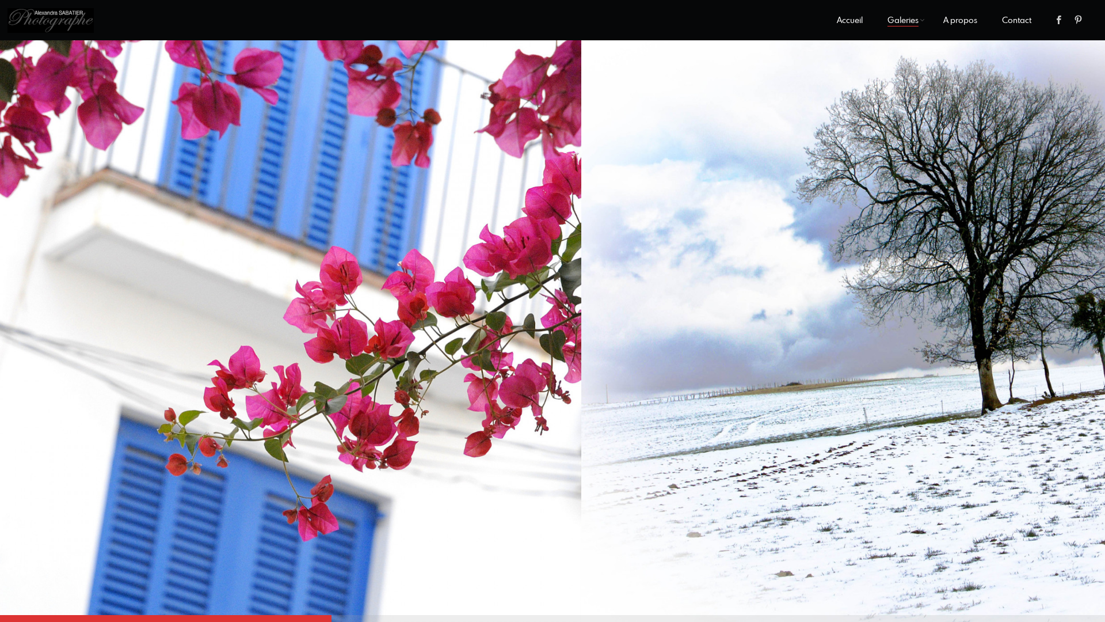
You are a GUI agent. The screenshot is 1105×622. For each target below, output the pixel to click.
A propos (960, 19)
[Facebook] (1059, 20)
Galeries (903, 19)
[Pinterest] (1078, 20)
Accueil (850, 19)
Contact (1016, 19)
